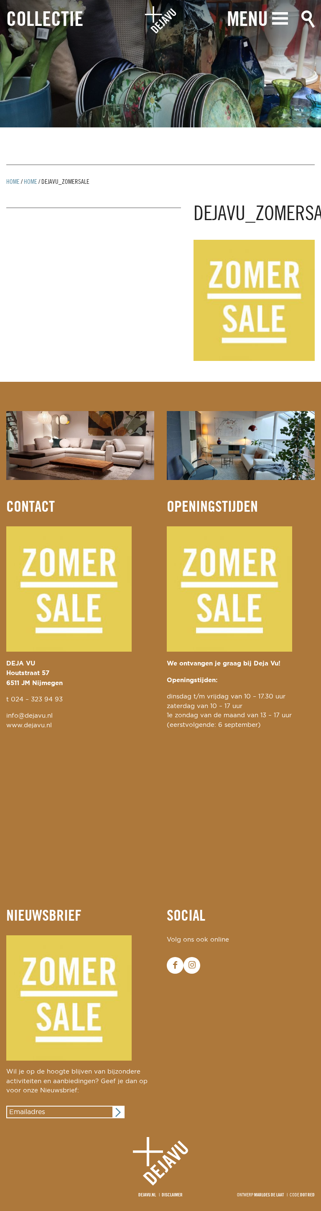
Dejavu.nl (147, 1195)
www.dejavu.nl (29, 725)
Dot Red (307, 1195)
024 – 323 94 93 (37, 699)
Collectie (44, 20)
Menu (247, 20)
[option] (160, 63)
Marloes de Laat (269, 1195)
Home (13, 182)
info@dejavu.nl (29, 716)
